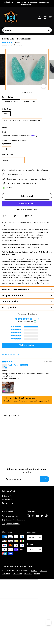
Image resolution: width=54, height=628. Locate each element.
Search (34, 570)
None (6, 113)
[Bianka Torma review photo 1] (8, 387)
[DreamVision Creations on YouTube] (37, 515)
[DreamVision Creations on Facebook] (33, 515)
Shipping (5, 140)
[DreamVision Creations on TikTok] (46, 515)
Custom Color (29, 102)
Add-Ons (6, 109)
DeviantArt (17, 574)
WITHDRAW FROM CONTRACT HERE (18, 567)
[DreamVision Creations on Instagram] (28, 515)
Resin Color (7, 97)
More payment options (27, 209)
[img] (7, 361)
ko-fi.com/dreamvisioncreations (12, 622)
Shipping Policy (8, 496)
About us (43, 570)
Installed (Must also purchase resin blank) (22, 120)
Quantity (6, 143)
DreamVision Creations (12, 45)
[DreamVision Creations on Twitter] (42, 515)
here (11, 2)
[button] (7, 42)
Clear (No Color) (11, 102)
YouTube (28, 574)
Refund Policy (7, 499)
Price (4, 127)
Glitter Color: (8, 154)
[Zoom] (43, 86)
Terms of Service (8, 503)
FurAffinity (6, 574)
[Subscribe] (44, 479)
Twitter (37, 574)
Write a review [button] (27, 345)
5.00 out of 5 (33, 319)
